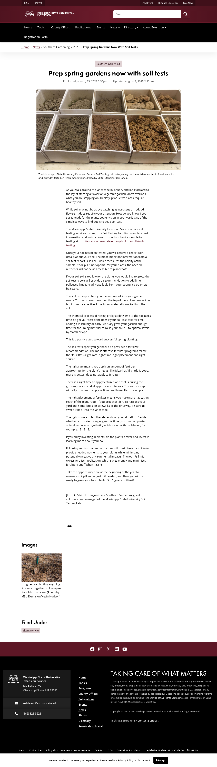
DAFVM (38, 2)
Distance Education (168, 2)
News (113, 27)
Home (28, 27)
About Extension (153, 27)
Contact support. (148, 720)
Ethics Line (35, 750)
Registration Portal (36, 37)
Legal (22, 750)
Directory (130, 27)
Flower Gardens (31, 630)
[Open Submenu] (119, 27)
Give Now (188, 2)
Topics (41, 27)
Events (100, 27)
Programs (84, 688)
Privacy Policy (125, 760)
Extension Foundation (129, 750)
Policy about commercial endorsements (68, 750)
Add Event (148, 2)
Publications (83, 27)
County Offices (60, 27)
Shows (82, 715)
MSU (26, 2)
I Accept (160, 760)
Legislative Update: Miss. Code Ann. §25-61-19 (171, 750)
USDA (109, 750)
